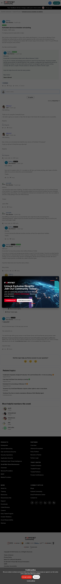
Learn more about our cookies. (32, 573)
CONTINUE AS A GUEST (24, 300)
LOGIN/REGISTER (10, 300)
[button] (30, 580)
